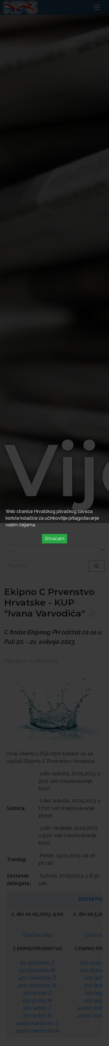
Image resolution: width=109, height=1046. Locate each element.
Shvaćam (54, 538)
